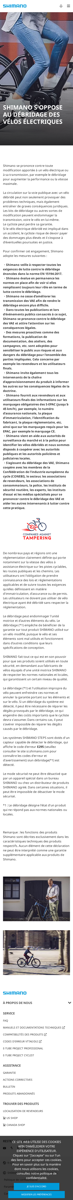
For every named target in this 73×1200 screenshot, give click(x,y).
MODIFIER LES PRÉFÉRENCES (36, 1194)
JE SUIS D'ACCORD (36, 1186)
